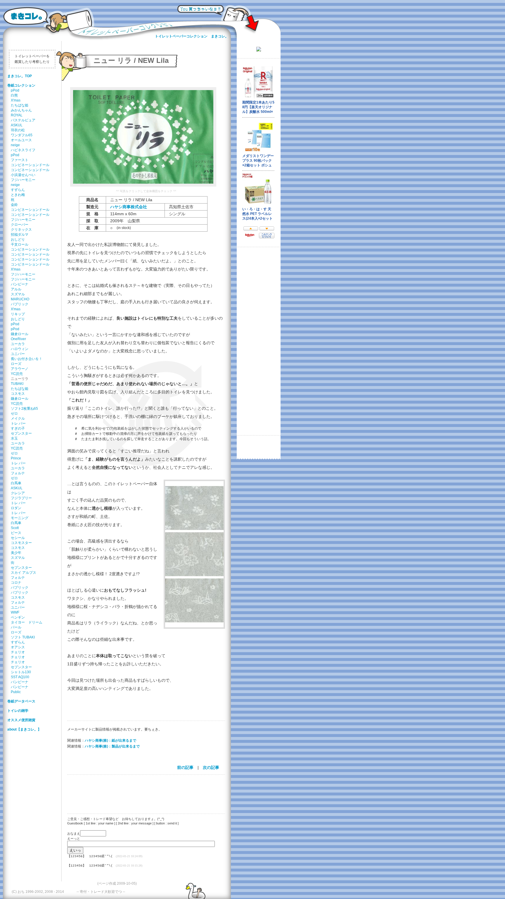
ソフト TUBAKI (23, 637)
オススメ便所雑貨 (21, 720)
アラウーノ (19, 369)
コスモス (18, 394)
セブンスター (21, 433)
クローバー (19, 225)
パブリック (19, 304)
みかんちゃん (21, 110)
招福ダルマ (19, 234)
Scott (15, 528)
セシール (18, 538)
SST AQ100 (20, 677)
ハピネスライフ (23, 150)
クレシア (18, 493)
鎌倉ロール (19, 334)
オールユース (21, 140)
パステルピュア (23, 120)
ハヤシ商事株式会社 (128, 206)
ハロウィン (19, 349)
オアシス (18, 647)
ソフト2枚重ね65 (24, 409)
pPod (15, 90)
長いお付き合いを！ (26, 359)
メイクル (18, 418)
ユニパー (18, 354)
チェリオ (18, 652)
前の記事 (185, 767)
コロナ (16, 583)
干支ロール (19, 244)
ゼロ (14, 413)
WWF (15, 612)
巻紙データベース (21, 701)
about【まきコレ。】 (24, 729)
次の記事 (211, 767)
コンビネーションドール (30, 165)
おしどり (18, 239)
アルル (16, 289)
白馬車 (16, 483)
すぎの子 (18, 428)
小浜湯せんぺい (23, 175)
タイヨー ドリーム (26, 622)
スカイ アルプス (23, 573)
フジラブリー (21, 498)
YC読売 (17, 374)
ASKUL (17, 125)
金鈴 (14, 205)
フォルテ (18, 473)
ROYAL (17, 115)
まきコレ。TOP (19, 76)
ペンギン (18, 617)
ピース (16, 533)
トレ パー (18, 423)
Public (16, 692)
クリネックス (21, 230)
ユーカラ (18, 344)
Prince (16, 458)
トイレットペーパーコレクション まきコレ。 (192, 36)
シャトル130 (21, 672)
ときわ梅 (18, 195)
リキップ (18, 314)
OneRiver (18, 339)
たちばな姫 (19, 105)
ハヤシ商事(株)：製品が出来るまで (112, 746)
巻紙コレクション (21, 85)
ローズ (16, 364)
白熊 (14, 95)
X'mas (15, 100)
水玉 (14, 438)
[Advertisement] (143, 790)
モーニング (19, 518)
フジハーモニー (23, 180)
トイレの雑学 (17, 711)
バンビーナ (19, 284)
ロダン (16, 508)
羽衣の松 (18, 130)
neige (15, 145)
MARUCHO (20, 299)
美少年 (16, 553)
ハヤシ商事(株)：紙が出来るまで (110, 740)
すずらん (18, 190)
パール (16, 627)
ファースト (19, 160)
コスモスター (21, 543)
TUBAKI (17, 384)
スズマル (18, 294)
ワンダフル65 (21, 135)
